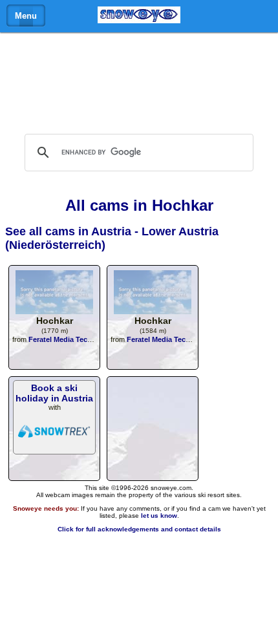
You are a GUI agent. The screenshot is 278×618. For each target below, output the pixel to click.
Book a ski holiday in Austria (54, 393)
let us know (159, 515)
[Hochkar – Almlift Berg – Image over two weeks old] (152, 310)
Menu (26, 16)
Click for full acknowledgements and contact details (139, 529)
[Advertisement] (139, 80)
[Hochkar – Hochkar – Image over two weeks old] (54, 310)
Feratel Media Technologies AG (81, 339)
